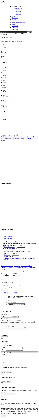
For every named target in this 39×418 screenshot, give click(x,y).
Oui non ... (7, 242)
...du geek (18, 11)
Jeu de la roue (8, 248)
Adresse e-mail (10, 316)
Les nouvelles (8, 238)
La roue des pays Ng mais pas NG (14, 251)
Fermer (3, 372)
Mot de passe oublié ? (10, 293)
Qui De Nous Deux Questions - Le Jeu (16, 243)
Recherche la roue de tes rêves (9, 267)
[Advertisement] (19, 160)
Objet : (4, 354)
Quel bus (7, 255)
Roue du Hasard (9, 247)
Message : (5, 362)
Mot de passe (4, 288)
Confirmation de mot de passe (9, 322)
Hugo (6, 256)
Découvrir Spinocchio (18, 22)
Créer (13, 16)
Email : (4, 349)
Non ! (2, 394)
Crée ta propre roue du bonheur (23, 266)
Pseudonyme (4, 314)
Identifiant (4, 286)
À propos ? (15, 26)
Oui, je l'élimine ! (10, 394)
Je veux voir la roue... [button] (18, 6)
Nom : (4, 347)
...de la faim (18, 8)
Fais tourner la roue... (7, 266)
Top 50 (14, 19)
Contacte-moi (4, 271)
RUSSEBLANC (14, 275)
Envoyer (9, 372)
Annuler (3, 381)
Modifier (9, 381)
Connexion (15, 27)
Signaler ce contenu (6, 37)
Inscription (15, 29)
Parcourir (15, 18)
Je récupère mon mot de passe (17, 304)
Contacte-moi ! (16, 24)
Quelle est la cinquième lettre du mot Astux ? (15, 367)
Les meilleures (8, 236)
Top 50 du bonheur (24, 267)
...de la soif (18, 10)
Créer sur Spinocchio (26, 138)
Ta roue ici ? (18, 14)
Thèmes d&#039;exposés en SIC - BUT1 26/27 (18, 258)
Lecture (6, 253)
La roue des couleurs (10, 245)
